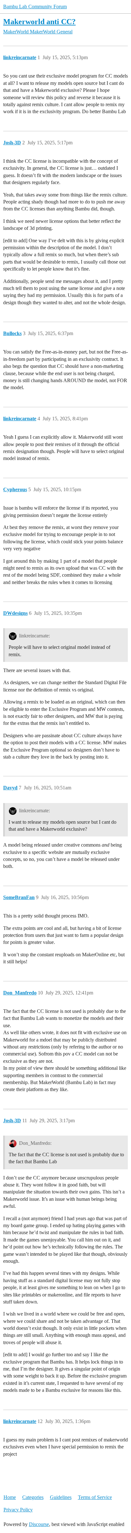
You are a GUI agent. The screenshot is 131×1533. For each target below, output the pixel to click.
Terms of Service (95, 1497)
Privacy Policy (18, 1509)
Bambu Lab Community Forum (35, 6)
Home (9, 1497)
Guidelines (61, 1497)
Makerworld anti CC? (39, 21)
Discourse (39, 1524)
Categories (33, 1497)
